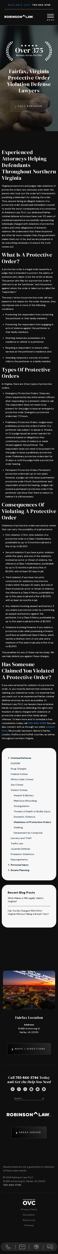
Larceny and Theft (21, 838)
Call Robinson (30, 106)
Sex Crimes (17, 784)
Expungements (19, 859)
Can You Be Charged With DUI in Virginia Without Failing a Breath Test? (28, 912)
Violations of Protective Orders (32, 822)
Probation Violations (22, 854)
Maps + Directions (30, 1048)
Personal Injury (20, 864)
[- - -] (50, 15)
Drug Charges (18, 768)
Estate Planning (20, 870)
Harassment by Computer (28, 832)
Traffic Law (17, 843)
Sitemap (29, 1225)
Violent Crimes (19, 790)
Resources (29, 1220)
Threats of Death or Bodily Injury (32, 811)
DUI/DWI (15, 763)
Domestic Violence (24, 816)
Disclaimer (29, 1214)
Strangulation (21, 806)
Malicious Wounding (25, 800)
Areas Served (30, 1132)
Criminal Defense (21, 758)
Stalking (18, 827)
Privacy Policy (29, 1209)
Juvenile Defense (20, 848)
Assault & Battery (24, 795)
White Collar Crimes (22, 779)
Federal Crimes (19, 774)
